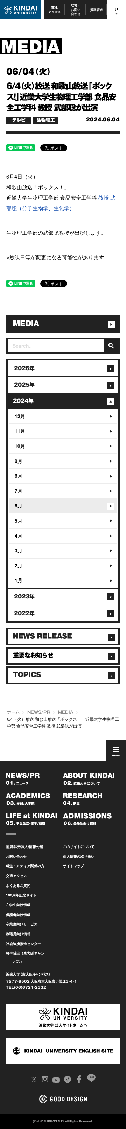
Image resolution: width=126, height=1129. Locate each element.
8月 (18, 475)
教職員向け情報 (18, 933)
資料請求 (96, 9)
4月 (18, 535)
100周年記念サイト (21, 894)
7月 (18, 490)
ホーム (13, 712)
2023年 (24, 596)
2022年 (24, 613)
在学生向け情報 (18, 904)
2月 (18, 565)
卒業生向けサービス (21, 924)
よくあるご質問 (18, 885)
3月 (18, 550)
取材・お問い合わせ (75, 9)
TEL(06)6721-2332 (26, 987)
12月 (20, 415)
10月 (20, 445)
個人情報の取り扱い (78, 856)
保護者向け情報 (18, 914)
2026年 (24, 368)
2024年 (23, 401)
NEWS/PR (38, 712)
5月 (18, 520)
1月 (18, 580)
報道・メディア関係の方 (25, 865)
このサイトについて (78, 846)
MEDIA (66, 712)
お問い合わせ (16, 856)
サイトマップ (73, 865)
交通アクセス (54, 9)
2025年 (24, 384)
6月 (18, 505)
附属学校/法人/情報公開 (24, 846)
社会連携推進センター (23, 943)
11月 (20, 430)
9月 (18, 460)
